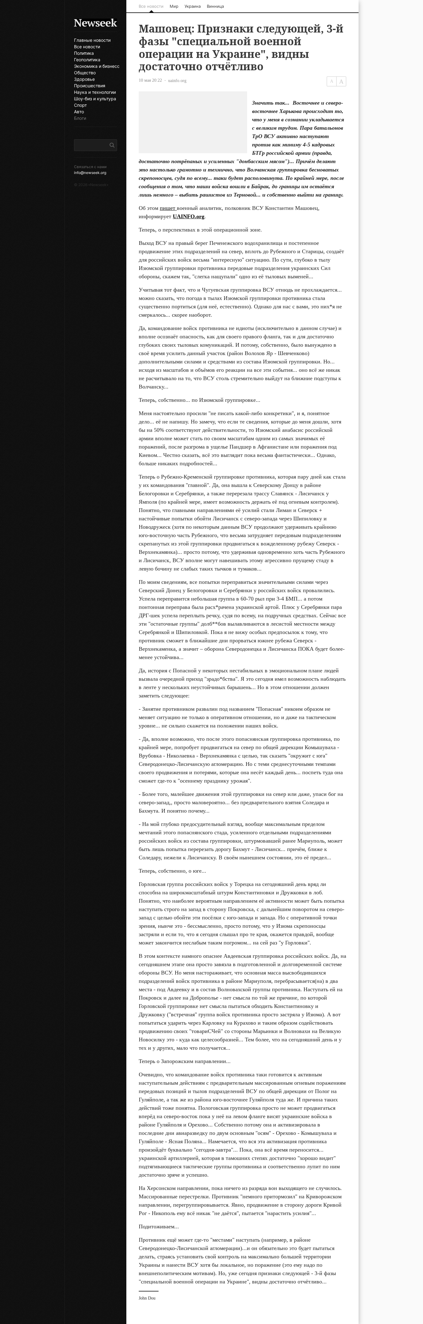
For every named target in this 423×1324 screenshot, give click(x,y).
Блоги (80, 118)
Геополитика (87, 60)
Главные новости (92, 40)
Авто (79, 112)
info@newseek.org (90, 172)
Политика (84, 53)
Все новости (87, 47)
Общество (85, 73)
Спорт (80, 105)
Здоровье (84, 79)
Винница (215, 6)
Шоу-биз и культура (95, 99)
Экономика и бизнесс (95, 66)
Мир (174, 6)
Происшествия (89, 86)
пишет (168, 208)
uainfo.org (177, 80)
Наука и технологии (95, 92)
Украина (193, 6)
